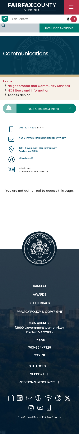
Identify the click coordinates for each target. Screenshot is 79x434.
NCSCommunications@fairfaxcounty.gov (42, 137)
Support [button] (37, 374)
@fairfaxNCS (26, 158)
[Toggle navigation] (71, 7)
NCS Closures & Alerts (43, 108)
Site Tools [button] (37, 366)
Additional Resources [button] (37, 382)
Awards (39, 294)
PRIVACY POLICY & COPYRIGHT (40, 311)
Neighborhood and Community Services (39, 86)
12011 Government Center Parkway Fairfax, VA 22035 (38, 149)
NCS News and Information (28, 90)
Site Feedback (39, 303)
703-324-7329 (39, 347)
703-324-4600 (27, 127)
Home (7, 81)
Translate (39, 286)
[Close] (71, 108)
